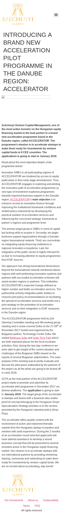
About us (33, 500)
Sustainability (50, 500)
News (26, 505)
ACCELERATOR (20, 199)
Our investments (14, 500)
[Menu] (56, 14)
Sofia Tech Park (42, 338)
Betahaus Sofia (18, 338)
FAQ (37, 505)
